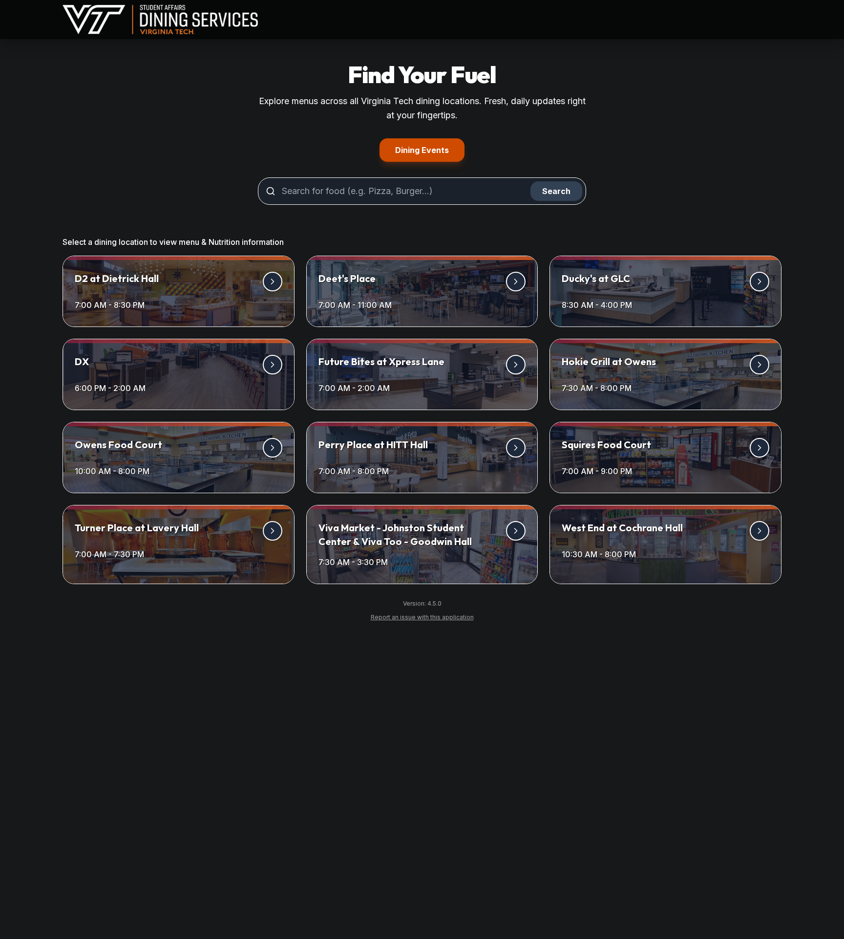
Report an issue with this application (426, 617)
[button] (179, 291)
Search (556, 191)
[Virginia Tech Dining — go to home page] (160, 20)
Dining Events (429, 150)
